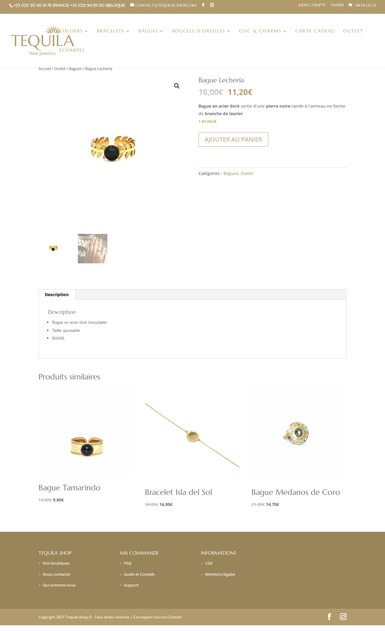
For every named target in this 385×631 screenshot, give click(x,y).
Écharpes (72, 50)
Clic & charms (260, 31)
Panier (337, 5)
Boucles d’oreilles (198, 31)
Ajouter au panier (233, 139)
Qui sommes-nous (59, 585)
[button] (176, 86)
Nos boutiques (56, 563)
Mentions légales (220, 574)
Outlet (353, 31)
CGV (209, 563)
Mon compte (311, 5)
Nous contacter (56, 574)
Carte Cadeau (315, 31)
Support (131, 585)
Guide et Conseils (139, 574)
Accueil (44, 68)
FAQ (127, 563)
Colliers (71, 31)
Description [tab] (57, 294)
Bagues (148, 31)
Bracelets (111, 31)
